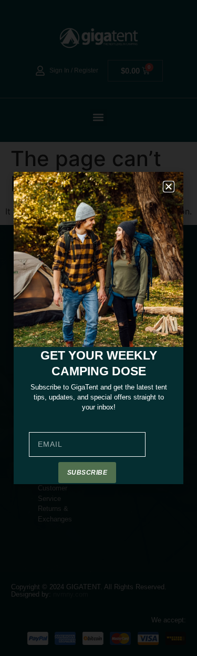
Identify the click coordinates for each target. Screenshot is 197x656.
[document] (98, 328)
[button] (168, 186)
